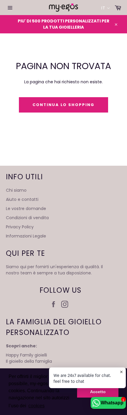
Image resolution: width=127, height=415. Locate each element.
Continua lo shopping (63, 105)
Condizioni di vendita (27, 218)
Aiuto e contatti (22, 199)
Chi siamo (16, 190)
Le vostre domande (26, 208)
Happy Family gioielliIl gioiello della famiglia (29, 358)
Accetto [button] (98, 391)
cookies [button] (36, 405)
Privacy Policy (20, 227)
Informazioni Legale (26, 236)
